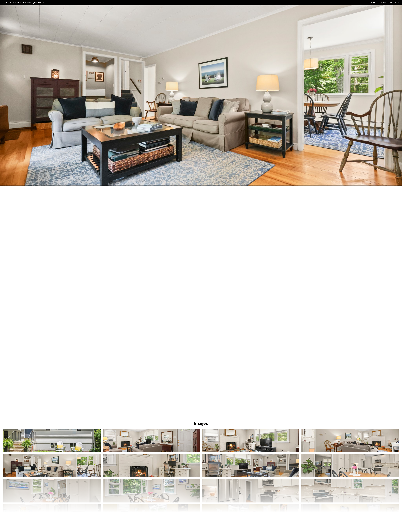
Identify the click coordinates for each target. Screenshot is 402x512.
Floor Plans (386, 3)
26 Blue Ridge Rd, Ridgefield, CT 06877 (23, 3)
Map (397, 3)
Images (374, 3)
